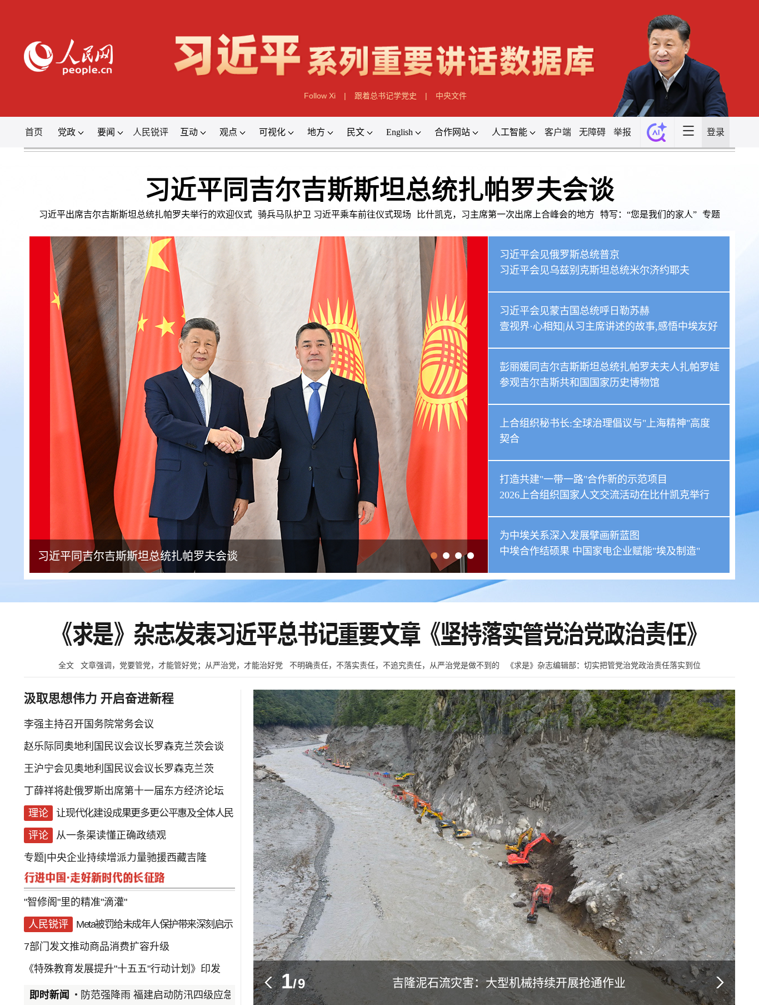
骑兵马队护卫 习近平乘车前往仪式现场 (334, 214)
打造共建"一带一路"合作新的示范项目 (583, 479)
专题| (35, 857)
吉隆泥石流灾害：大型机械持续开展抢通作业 (509, 982)
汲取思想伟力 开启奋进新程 (99, 698)
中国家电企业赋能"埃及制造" (636, 551)
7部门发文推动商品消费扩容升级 (96, 946)
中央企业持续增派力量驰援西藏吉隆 (127, 857)
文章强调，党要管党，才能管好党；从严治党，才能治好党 (182, 665)
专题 (711, 214)
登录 (716, 132)
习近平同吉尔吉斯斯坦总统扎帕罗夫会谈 (379, 189)
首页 (34, 132)
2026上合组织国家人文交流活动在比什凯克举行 (605, 495)
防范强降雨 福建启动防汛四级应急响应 (154, 995)
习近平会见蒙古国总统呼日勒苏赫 (575, 310)
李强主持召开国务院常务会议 (89, 724)
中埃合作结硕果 (535, 551)
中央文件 (451, 95)
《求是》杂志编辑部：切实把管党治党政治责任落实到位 (603, 665)
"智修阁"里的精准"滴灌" (75, 902)
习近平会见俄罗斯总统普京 (560, 254)
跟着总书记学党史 (385, 95)
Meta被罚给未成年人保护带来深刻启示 (154, 924)
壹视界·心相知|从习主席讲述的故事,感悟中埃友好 (609, 326)
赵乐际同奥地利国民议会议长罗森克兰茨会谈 (124, 746)
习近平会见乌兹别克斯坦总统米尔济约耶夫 (595, 270)
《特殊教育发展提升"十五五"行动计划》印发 (122, 968)
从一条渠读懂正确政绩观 (111, 835)
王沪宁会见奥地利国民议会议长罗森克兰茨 (119, 768)
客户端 (558, 132)
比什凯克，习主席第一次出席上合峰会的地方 (506, 214)
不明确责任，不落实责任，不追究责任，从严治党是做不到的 (394, 665)
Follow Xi (320, 95)
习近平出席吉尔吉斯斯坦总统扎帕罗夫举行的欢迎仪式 (145, 214)
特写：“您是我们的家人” (648, 214)
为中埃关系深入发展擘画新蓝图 (570, 535)
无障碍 (592, 132)
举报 (622, 132)
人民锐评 (150, 132)
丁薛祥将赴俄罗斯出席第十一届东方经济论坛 (124, 790)
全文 (66, 665)
